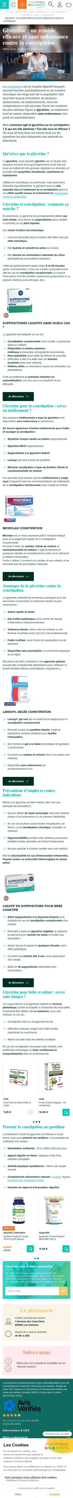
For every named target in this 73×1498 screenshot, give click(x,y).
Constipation (48, 15)
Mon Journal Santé (24, 12)
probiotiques (15, 1180)
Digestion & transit (30, 15)
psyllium (56, 1176)
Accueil (9, 12)
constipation (15, 86)
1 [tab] (33, 1122)
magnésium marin (34, 1180)
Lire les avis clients (12, 1423)
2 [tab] (36, 1122)
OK (63, 1291)
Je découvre (16, 396)
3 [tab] (39, 1122)
